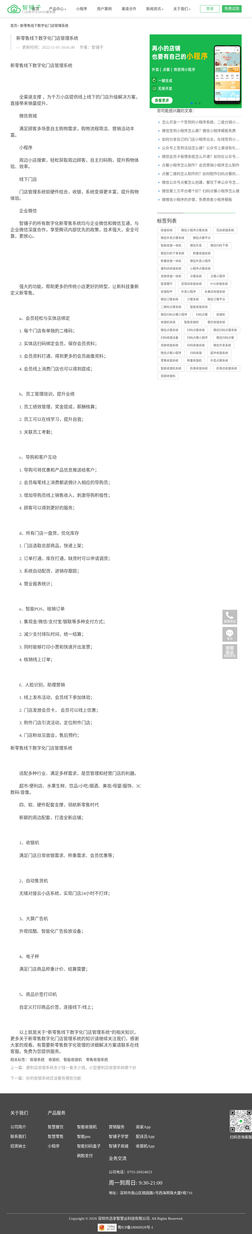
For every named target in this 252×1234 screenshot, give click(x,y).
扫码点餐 (202, 314)
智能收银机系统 (171, 368)
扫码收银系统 (196, 345)
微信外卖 (196, 245)
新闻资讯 (153, 9)
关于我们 (180, 9)
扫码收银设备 (169, 338)
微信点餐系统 (169, 330)
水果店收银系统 (215, 292)
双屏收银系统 (169, 345)
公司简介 (18, 1127)
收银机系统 (168, 322)
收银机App (145, 1146)
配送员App (145, 1136)
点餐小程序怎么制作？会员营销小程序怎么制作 (200, 165)
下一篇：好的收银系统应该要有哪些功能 (45, 1078)
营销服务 (117, 1127)
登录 (210, 9)
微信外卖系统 (222, 345)
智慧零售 (55, 1136)
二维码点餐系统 (171, 307)
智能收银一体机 (171, 245)
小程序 (81, 9)
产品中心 (56, 9)
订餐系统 (193, 299)
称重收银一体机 (171, 261)
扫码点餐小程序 (197, 338)
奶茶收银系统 (199, 368)
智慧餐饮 (55, 1127)
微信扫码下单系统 (172, 253)
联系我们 (18, 1136)
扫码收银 (196, 353)
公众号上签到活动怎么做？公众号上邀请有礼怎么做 (204, 148)
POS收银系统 (219, 284)
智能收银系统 (199, 307)
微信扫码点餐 (225, 338)
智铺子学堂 (118, 1136)
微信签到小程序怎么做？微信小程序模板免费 (199, 131)
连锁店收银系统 (191, 284)
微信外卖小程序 (200, 261)
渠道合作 (129, 9)
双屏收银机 (168, 376)
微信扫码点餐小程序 (174, 314)
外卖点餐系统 (219, 360)
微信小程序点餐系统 (194, 230)
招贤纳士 (18, 1146)
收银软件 (167, 292)
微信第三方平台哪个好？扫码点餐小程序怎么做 (200, 191)
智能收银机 (72, 1060)
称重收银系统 (202, 253)
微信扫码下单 (219, 245)
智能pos (83, 1136)
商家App (143, 1127)
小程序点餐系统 (200, 268)
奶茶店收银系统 (226, 368)
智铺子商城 (118, 1146)
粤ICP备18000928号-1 (135, 1227)
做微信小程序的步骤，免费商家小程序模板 (197, 200)
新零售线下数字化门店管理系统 (44, 26)
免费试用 (231, 9)
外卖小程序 (188, 292)
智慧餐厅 (167, 284)
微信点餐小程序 (171, 353)
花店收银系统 (225, 230)
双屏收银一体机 (171, 276)
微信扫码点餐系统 (225, 330)
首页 (35, 9)
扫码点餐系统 (196, 330)
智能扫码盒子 (89, 1146)
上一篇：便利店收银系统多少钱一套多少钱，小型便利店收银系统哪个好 (73, 1068)
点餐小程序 (217, 276)
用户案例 (104, 9)
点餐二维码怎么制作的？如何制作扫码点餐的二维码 (204, 174)
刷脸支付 (85, 1156)
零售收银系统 (97, 1060)
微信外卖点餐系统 (172, 238)
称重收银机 (194, 360)
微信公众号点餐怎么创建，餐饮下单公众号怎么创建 (204, 182)
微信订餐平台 (216, 299)
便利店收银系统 (171, 268)
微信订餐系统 (169, 299)
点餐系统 (196, 276)
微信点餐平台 (202, 238)
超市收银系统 (219, 353)
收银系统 (37, 1060)
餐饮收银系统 (216, 322)
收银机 (54, 1060)
